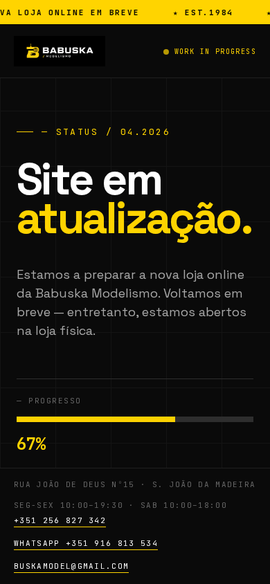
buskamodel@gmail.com (71, 566)
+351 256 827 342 (60, 520)
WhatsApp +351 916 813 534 (86, 543)
